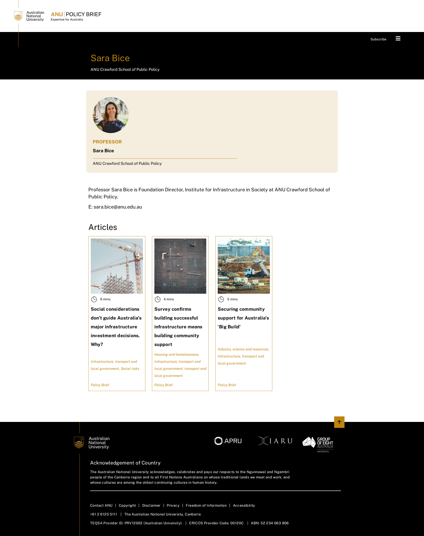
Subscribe (378, 39)
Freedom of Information (206, 505)
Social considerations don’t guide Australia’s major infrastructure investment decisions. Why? (116, 326)
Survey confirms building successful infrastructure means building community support (178, 326)
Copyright (127, 505)
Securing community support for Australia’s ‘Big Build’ (243, 317)
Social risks (130, 369)
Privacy (173, 505)
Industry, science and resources (243, 349)
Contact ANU (101, 505)
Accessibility (244, 505)
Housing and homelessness (176, 354)
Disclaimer (151, 505)
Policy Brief (100, 385)
